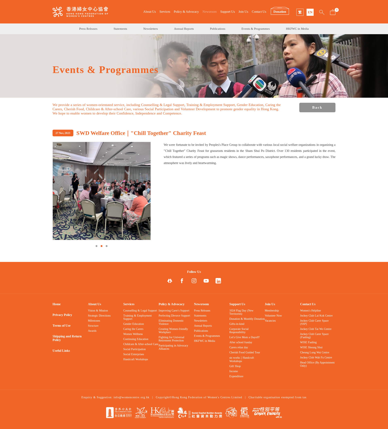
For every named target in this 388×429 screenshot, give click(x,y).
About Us (149, 11)
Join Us (243, 11)
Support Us (227, 11)
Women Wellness (133, 334)
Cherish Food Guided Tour (244, 352)
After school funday (240, 342)
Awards (92, 330)
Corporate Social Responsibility (239, 330)
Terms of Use (62, 325)
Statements (120, 28)
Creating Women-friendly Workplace (173, 330)
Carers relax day (238, 347)
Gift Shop (235, 366)
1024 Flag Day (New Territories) (241, 312)
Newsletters (150, 28)
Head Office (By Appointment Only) (317, 364)
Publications (217, 28)
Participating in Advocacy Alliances (173, 347)
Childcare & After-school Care (140, 344)
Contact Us (259, 11)
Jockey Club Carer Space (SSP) (314, 322)
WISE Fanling (308, 342)
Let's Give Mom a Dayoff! (244, 337)
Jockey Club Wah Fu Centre (316, 357)
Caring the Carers (133, 328)
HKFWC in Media (297, 28)
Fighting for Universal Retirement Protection (171, 339)
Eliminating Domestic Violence (171, 322)
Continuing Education (135, 339)
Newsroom (209, 11)
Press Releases (88, 28)
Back (317, 107)
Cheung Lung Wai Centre (314, 352)
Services (164, 11)
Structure (93, 325)
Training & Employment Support (137, 317)
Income (233, 371)
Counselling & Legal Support (140, 310)
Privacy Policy (62, 315)
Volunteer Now (273, 315)
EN (310, 12)
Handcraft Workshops (135, 359)
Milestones (94, 320)
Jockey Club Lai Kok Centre (316, 315)
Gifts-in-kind (236, 323)
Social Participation (134, 349)
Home (57, 304)
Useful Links (61, 350)
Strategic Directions (99, 315)
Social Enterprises (133, 354)
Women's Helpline (310, 310)
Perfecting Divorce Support (174, 315)
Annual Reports (184, 28)
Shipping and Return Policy (67, 338)
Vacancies (270, 320)
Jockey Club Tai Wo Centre (315, 328)
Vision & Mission (98, 310)
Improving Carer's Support (174, 310)
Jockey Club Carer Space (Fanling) (314, 336)
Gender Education (133, 323)
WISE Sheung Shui (311, 347)
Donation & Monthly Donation (247, 318)
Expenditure (236, 376)
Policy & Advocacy (186, 11)
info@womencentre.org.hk (131, 397)
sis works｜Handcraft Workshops (241, 359)
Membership (272, 310)
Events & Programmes (255, 28)
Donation (279, 11)
